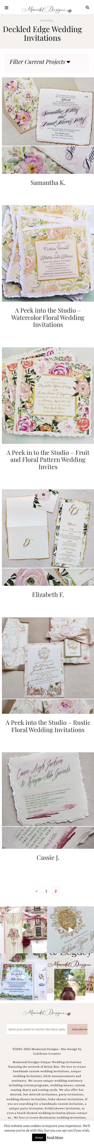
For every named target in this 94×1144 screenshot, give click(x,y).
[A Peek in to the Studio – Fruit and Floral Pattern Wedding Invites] (48, 395)
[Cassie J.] (48, 800)
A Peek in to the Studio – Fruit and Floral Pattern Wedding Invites (48, 459)
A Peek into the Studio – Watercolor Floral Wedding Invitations (47, 317)
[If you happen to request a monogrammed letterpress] (70, 929)
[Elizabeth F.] (48, 537)
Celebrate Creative (47, 1053)
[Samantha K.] (48, 125)
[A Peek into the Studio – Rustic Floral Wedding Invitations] (48, 665)
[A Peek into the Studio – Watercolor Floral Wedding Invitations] (48, 253)
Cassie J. (48, 857)
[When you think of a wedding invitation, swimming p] (23, 976)
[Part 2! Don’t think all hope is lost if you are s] (70, 976)
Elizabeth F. (48, 594)
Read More (55, 1137)
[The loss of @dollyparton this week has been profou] (23, 929)
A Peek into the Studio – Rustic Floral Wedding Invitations (48, 725)
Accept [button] (39, 1137)
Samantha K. (48, 182)
